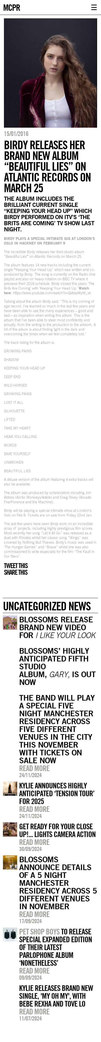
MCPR (11, 7)
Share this (15, 572)
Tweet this (15, 565)
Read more (34, 768)
